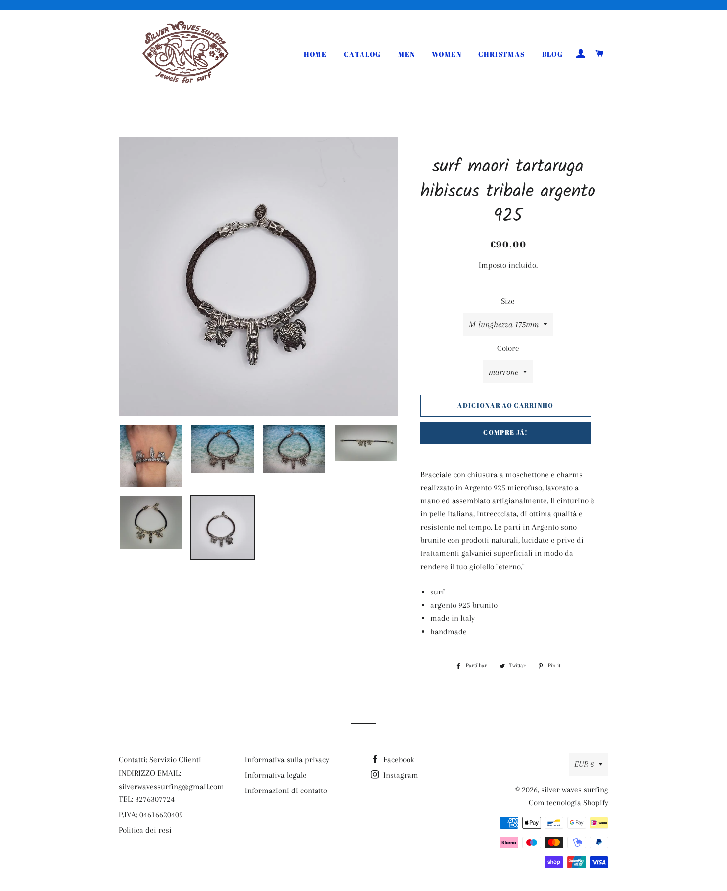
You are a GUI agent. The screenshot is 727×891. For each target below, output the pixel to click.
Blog (552, 54)
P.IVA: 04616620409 (151, 814)
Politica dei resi (145, 830)
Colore (508, 348)
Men (406, 54)
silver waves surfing (574, 789)
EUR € (584, 764)
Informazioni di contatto (286, 790)
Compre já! (505, 432)
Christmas (501, 54)
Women (446, 54)
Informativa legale (276, 775)
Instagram (399, 775)
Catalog (362, 54)
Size (508, 301)
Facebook (397, 759)
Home (315, 54)
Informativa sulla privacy (287, 759)
